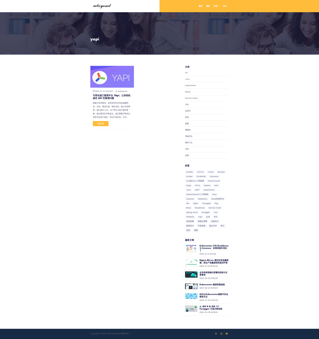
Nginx (195, 203)
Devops (221, 172)
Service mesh (191, 98)
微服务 (188, 130)
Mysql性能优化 (217, 198)
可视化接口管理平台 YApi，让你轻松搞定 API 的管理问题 (111, 97)
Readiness (200, 207)
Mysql (187, 92)
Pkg (216, 203)
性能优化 (189, 136)
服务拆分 (190, 225)
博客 (208, 6)
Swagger (206, 212)
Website (190, 216)
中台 (187, 104)
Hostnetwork (214, 181)
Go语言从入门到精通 (195, 181)
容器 (187, 123)
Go (186, 73)
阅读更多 (100, 123)
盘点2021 (213, 225)
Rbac (188, 207)
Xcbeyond (122, 91)
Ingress (207, 185)
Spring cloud (192, 212)
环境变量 (201, 225)
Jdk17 (197, 190)
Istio (216, 185)
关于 (225, 6)
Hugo (188, 185)
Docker (189, 176)
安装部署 (190, 221)
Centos (200, 172)
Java (187, 79)
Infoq (197, 185)
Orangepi (206, 203)
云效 (208, 216)
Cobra (211, 172)
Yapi (200, 216)
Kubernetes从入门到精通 (197, 194)
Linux (214, 194)
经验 (188, 230)
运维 (187, 155)
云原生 (188, 111)
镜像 (196, 230)
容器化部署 (202, 221)
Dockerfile (201, 176)
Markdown (202, 198)
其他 (187, 117)
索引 (222, 225)
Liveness (190, 198)
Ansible (189, 172)
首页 (200, 6)
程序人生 (189, 143)
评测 (187, 149)
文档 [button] (216, 6)
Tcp (215, 212)
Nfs (187, 203)
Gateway (214, 176)
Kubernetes (190, 85)
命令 (216, 216)
